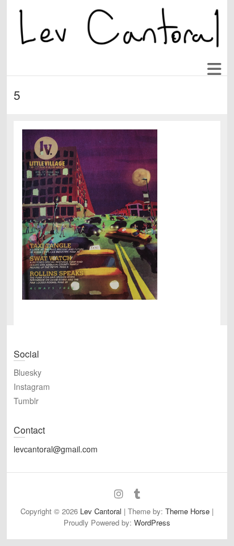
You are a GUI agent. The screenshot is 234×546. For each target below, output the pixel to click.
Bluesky (27, 372)
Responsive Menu (213, 69)
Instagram (32, 386)
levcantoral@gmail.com (56, 449)
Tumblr (26, 400)
